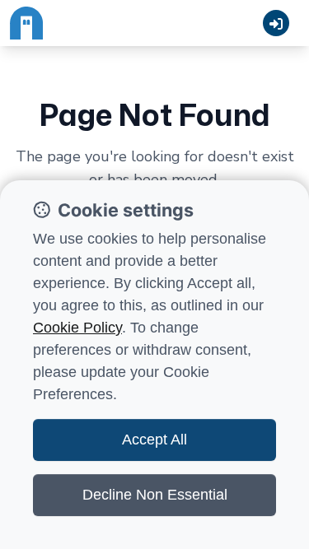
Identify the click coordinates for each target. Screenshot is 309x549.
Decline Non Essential (154, 494)
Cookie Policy (77, 327)
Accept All (154, 439)
